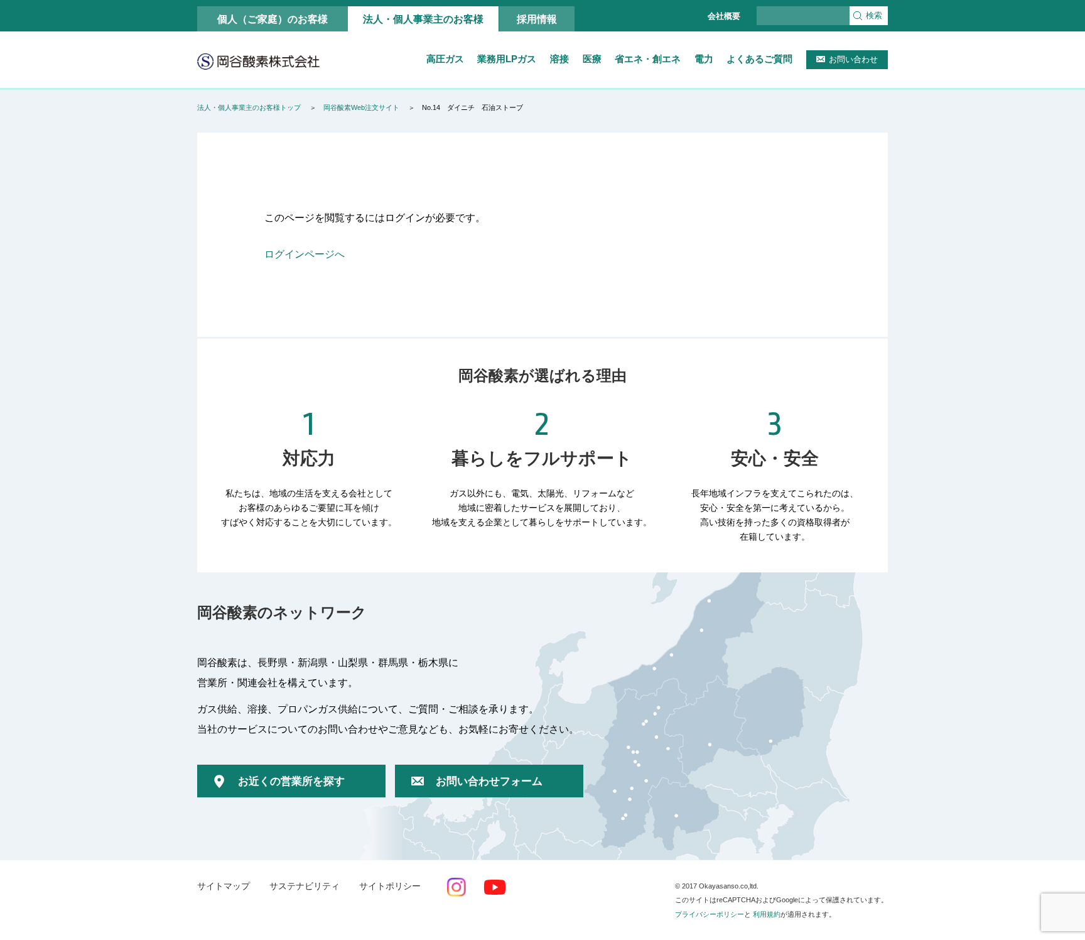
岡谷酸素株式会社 (258, 61)
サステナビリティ (304, 886)
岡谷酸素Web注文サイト (361, 107)
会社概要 (724, 16)
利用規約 (766, 914)
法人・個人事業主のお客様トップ (249, 107)
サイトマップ (223, 886)
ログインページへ (304, 254)
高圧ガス (445, 58)
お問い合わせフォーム (489, 781)
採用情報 (537, 19)
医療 (592, 58)
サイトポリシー (390, 886)
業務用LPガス (506, 58)
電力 (703, 58)
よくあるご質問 (759, 58)
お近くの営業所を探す (291, 781)
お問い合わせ (853, 59)
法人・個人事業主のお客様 (423, 19)
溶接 (559, 58)
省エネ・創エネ (648, 58)
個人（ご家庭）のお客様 (272, 19)
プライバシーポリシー (709, 914)
